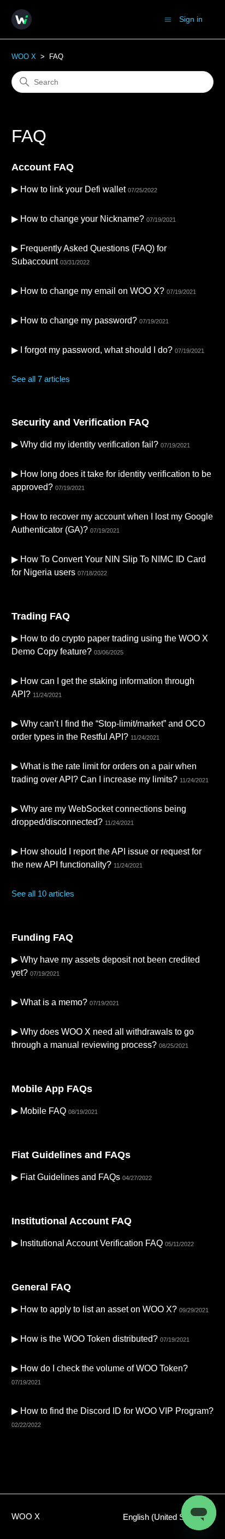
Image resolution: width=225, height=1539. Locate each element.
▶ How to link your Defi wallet (68, 189)
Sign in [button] (191, 19)
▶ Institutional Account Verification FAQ (87, 1243)
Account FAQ (42, 167)
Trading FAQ (40, 616)
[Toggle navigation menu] (167, 18)
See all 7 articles (40, 379)
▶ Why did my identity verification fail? (84, 444)
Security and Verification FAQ (80, 422)
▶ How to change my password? (74, 320)
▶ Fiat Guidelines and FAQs (65, 1177)
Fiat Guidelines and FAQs (71, 1154)
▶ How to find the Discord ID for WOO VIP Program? (112, 1411)
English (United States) (165, 1517)
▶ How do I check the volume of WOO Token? (99, 1368)
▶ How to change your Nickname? (77, 218)
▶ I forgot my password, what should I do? (92, 350)
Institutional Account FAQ (71, 1221)
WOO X (23, 56)
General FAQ (41, 1287)
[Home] (21, 19)
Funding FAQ (42, 937)
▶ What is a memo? (49, 1002)
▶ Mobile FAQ (38, 1111)
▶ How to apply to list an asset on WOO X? (94, 1309)
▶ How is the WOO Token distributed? (84, 1338)
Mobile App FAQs (51, 1088)
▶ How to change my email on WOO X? (87, 291)
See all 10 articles (42, 893)
